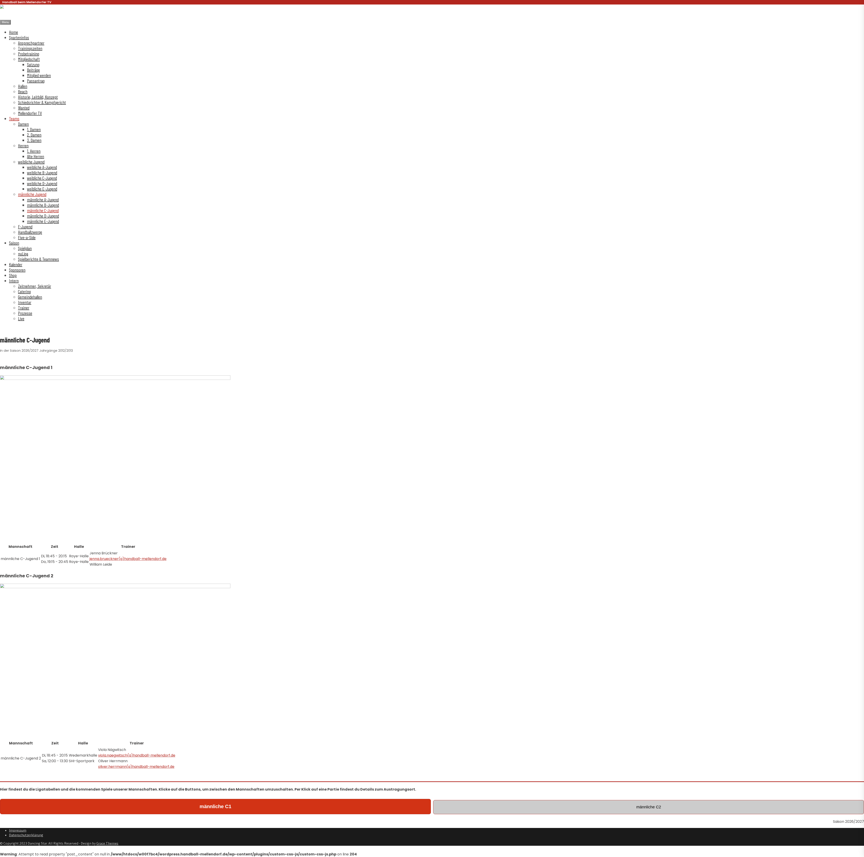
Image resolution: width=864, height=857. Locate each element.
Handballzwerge (30, 232)
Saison (14, 242)
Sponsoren (17, 269)
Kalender (15, 264)
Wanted (23, 107)
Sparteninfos (19, 37)
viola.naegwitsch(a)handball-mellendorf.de (136, 755)
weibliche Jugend (31, 161)
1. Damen (34, 129)
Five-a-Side (27, 237)
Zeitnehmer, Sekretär (34, 286)
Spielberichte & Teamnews (38, 259)
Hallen (22, 86)
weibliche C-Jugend (42, 178)
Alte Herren (35, 156)
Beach (22, 91)
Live (21, 318)
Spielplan (25, 248)
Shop (13, 275)
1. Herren (33, 151)
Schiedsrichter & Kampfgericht (42, 102)
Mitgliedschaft (29, 59)
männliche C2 (648, 807)
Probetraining (28, 53)
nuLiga (23, 253)
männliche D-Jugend (43, 215)
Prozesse (25, 313)
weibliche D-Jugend (42, 183)
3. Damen (34, 140)
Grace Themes (107, 843)
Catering (24, 291)
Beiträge (33, 70)
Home (13, 32)
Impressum (17, 830)
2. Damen (34, 134)
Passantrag (36, 80)
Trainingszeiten (30, 48)
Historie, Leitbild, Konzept (38, 97)
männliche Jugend (32, 194)
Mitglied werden (39, 75)
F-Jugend (25, 226)
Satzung (33, 64)
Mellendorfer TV (30, 113)
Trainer (23, 307)
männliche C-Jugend (43, 210)
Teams (14, 118)
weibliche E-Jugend (42, 188)
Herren (23, 145)
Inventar (24, 302)
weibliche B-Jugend (42, 172)
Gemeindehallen (30, 296)
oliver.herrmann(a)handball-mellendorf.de (136, 766)
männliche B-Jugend (43, 205)
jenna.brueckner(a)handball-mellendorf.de (128, 558)
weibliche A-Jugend (42, 167)
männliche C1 (215, 806)
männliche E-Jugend (43, 221)
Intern (14, 280)
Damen (23, 124)
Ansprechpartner (31, 42)
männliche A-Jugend (43, 199)
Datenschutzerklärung (26, 835)
